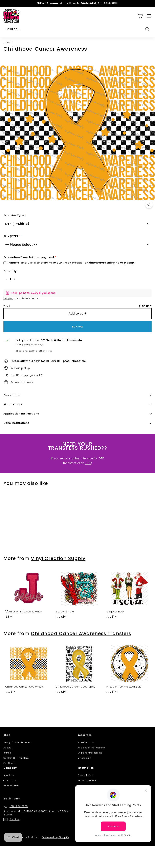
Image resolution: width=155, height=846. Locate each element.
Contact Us (9, 780)
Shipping (8, 298)
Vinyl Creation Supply (58, 558)
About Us (8, 775)
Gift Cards (9, 763)
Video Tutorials (86, 742)
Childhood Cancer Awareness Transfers (81, 633)
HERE (88, 463)
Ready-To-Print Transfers (17, 742)
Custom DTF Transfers (16, 758)
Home (6, 42)
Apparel (7, 747)
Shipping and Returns (90, 752)
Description (11, 395)
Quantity (10, 271)
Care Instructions (16, 423)
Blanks (7, 752)
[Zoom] (149, 204)
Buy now (77, 326)
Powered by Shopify (55, 837)
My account (84, 758)
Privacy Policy (85, 775)
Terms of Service (87, 780)
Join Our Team (11, 785)
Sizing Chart (12, 404)
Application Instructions (21, 414)
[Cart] (140, 16)
